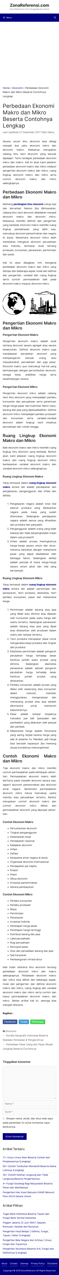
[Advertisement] (29, 52)
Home (6, 88)
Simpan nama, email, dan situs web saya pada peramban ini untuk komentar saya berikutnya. (28, 1122)
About (4, 1263)
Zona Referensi (28, 1270)
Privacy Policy (38, 1263)
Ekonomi (17, 88)
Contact (14, 1263)
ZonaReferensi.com (29, 5)
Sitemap (24, 1263)
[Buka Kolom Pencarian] (55, 18)
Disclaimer (52, 1263)
